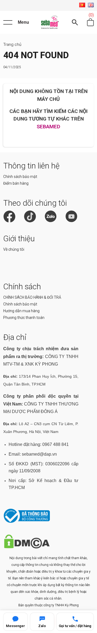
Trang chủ (12, 44)
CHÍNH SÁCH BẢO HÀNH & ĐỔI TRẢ (32, 297)
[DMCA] (26, 547)
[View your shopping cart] (90, 22)
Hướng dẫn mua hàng (21, 311)
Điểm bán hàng (16, 183)
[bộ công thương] (26, 521)
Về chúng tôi (13, 249)
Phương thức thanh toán (23, 317)
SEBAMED (48, 126)
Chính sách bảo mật (20, 176)
